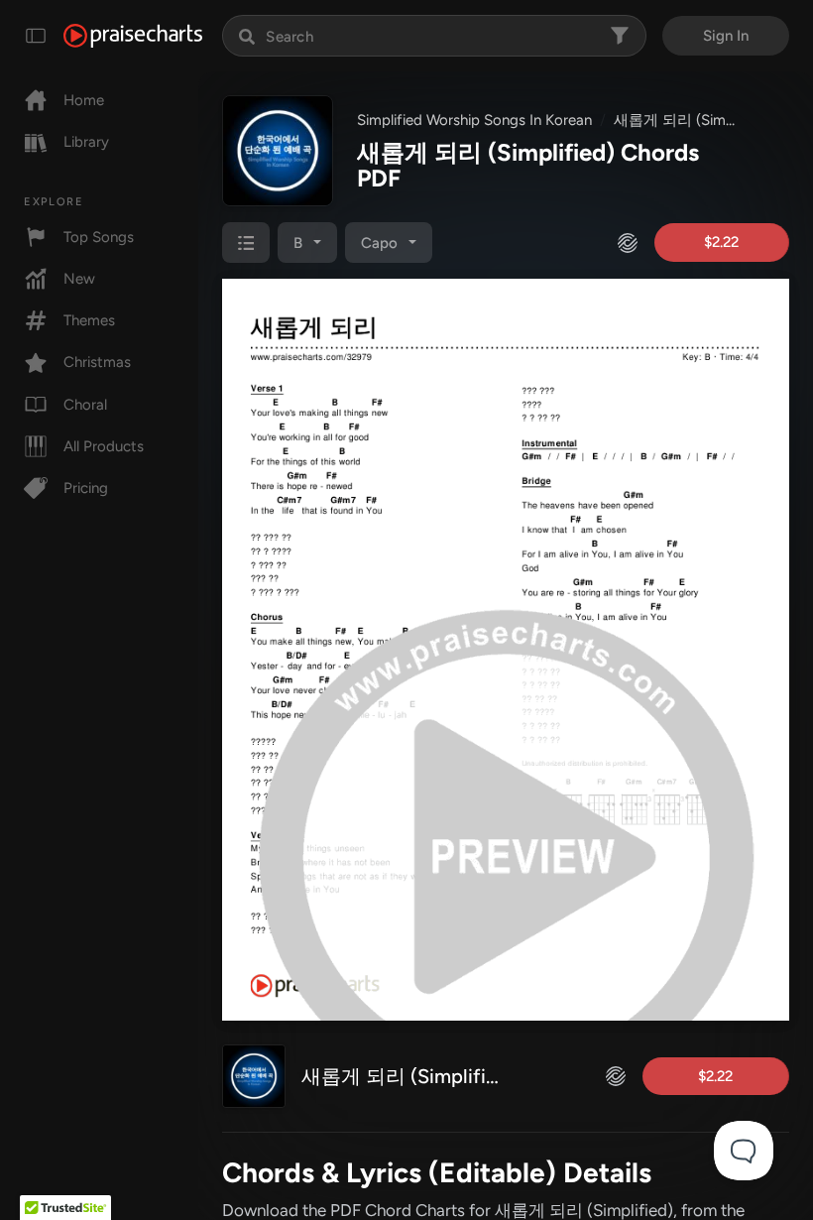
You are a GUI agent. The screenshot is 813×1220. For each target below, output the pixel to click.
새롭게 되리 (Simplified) (692, 120)
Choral (85, 405)
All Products (103, 446)
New (79, 279)
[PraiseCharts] (132, 36)
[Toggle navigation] (36, 36)
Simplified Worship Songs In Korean (474, 120)
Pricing (85, 488)
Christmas (97, 362)
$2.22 (721, 242)
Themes (89, 320)
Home (83, 100)
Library (86, 142)
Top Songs (98, 237)
